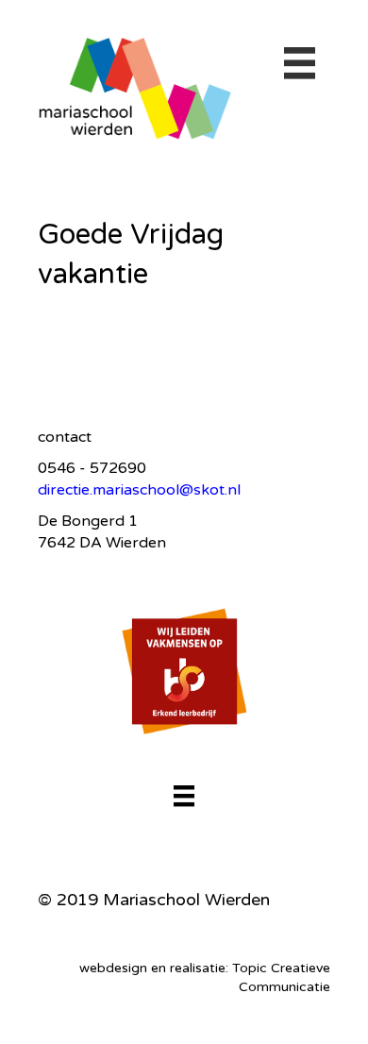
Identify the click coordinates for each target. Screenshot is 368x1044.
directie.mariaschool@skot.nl (139, 489)
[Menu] (184, 796)
